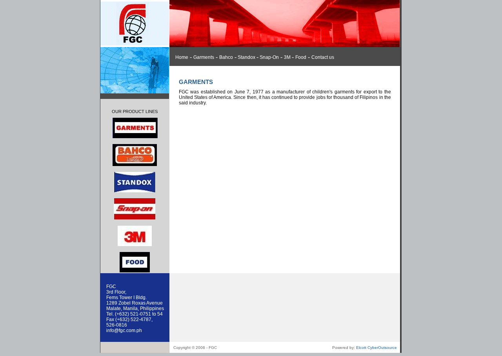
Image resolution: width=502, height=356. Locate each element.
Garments (203, 57)
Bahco (226, 57)
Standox (246, 57)
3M (288, 57)
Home (181, 57)
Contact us (322, 57)
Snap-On (268, 57)
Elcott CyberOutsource (376, 347)
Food (300, 57)
